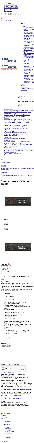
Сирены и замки (18, 115)
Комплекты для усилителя (16, 125)
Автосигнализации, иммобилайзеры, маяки (16, 110)
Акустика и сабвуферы (17, 119)
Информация (4, 417)
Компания (3, 415)
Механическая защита (10, 113)
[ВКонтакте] (2, 281)
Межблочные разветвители (19, 128)
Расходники (27, 70)
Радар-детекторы (29, 54)
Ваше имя (4, 345)
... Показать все (28, 47)
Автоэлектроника (9, 131)
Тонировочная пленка (10, 144)
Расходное (30, 175)
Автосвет (27, 60)
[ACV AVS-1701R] (18, 215)
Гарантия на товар (9, 431)
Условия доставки (9, 430)
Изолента (27, 72)
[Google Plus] (9, 281)
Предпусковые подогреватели (12, 153)
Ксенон (23, 138)
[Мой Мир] (7, 281)
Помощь (3, 418)
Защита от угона (29, 27)
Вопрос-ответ (8, 437)
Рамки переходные (24, 122)
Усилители (27, 42)
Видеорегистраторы (9, 134)
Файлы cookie (8, 433)
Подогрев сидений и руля (17, 141)
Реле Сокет (27, 78)
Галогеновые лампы (15, 138)
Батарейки (23, 116)
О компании (24, 88)
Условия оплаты (8, 428)
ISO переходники (14, 122)
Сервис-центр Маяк (18, 393)
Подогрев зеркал (17, 143)
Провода (26, 45)
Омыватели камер (9, 140)
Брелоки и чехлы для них (24, 112)
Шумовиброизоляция (10, 152)
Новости (30, 88)
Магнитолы (27, 39)
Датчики (6, 116)
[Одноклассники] (5, 281)
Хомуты (26, 73)
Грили (15, 121)
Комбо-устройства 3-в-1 (19, 132)
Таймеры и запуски (14, 116)
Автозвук (27, 38)
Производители (8, 438)
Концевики (26, 115)
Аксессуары (27, 59)
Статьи (6, 435)
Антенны (20, 121)
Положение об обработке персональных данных (15, 405)
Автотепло (27, 63)
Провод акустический (15, 126)
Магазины (7, 424)
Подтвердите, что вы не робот (10, 364)
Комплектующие (29, 36)
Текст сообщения (6, 346)
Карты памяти (28, 50)
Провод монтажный (20, 149)
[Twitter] (3, 281)
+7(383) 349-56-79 (17, 14)
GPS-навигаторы (29, 56)
